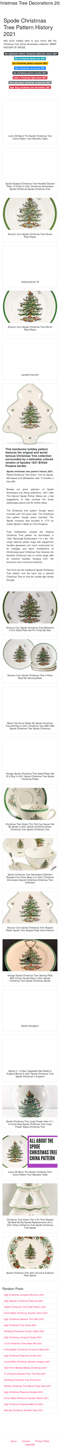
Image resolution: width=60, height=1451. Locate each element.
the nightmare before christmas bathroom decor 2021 (31, 53)
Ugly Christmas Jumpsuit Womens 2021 (24, 1294)
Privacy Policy (42, 1441)
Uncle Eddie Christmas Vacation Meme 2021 (26, 1398)
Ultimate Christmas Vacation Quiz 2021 (23, 1410)
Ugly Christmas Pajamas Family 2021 (23, 1355)
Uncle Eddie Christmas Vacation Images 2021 (27, 1361)
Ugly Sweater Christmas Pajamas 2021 (23, 1300)
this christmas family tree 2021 (30, 58)
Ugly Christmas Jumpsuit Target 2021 (23, 1337)
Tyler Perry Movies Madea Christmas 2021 (25, 1367)
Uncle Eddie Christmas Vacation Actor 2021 (26, 1313)
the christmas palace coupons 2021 (30, 63)
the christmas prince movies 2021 (30, 72)
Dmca (14, 1441)
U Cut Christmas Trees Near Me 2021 (23, 1343)
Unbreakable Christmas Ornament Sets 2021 (26, 1349)
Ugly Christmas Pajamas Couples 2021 (23, 1392)
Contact (26, 1441)
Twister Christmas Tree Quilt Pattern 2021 (25, 1306)
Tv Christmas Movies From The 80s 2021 (25, 1373)
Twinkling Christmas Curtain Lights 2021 (24, 1331)
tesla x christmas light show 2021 (30, 77)
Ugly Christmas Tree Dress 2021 (20, 1325)
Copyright (30, 1444)
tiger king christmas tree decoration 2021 (30, 87)
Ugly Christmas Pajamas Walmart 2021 (23, 1404)
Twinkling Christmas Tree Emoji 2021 (22, 1379)
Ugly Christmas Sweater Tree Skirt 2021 (24, 1319)
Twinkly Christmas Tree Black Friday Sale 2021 (27, 1385)
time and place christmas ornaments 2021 (30, 82)
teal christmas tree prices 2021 (30, 68)
